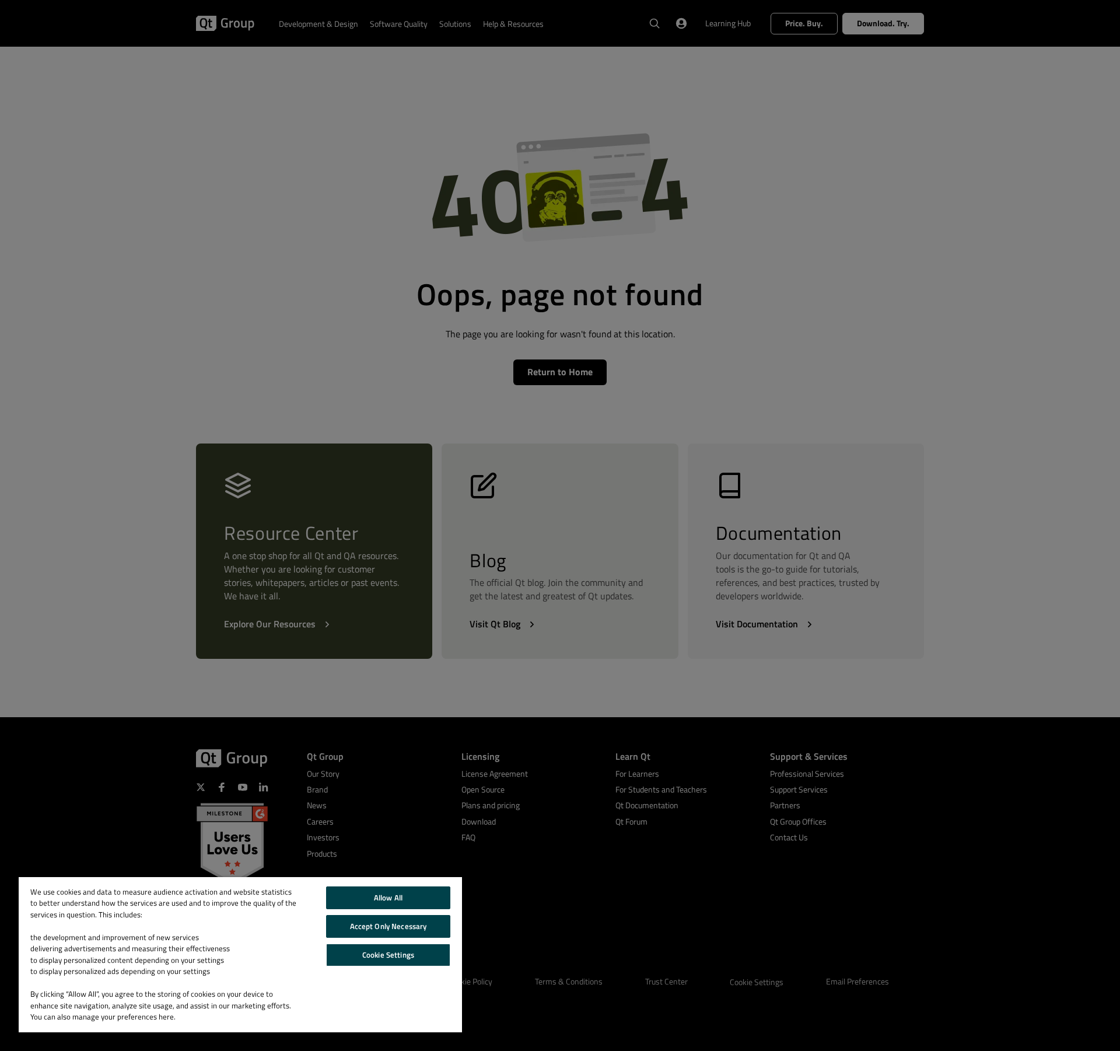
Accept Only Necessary (388, 926)
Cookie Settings (388, 955)
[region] (240, 954)
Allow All (388, 897)
